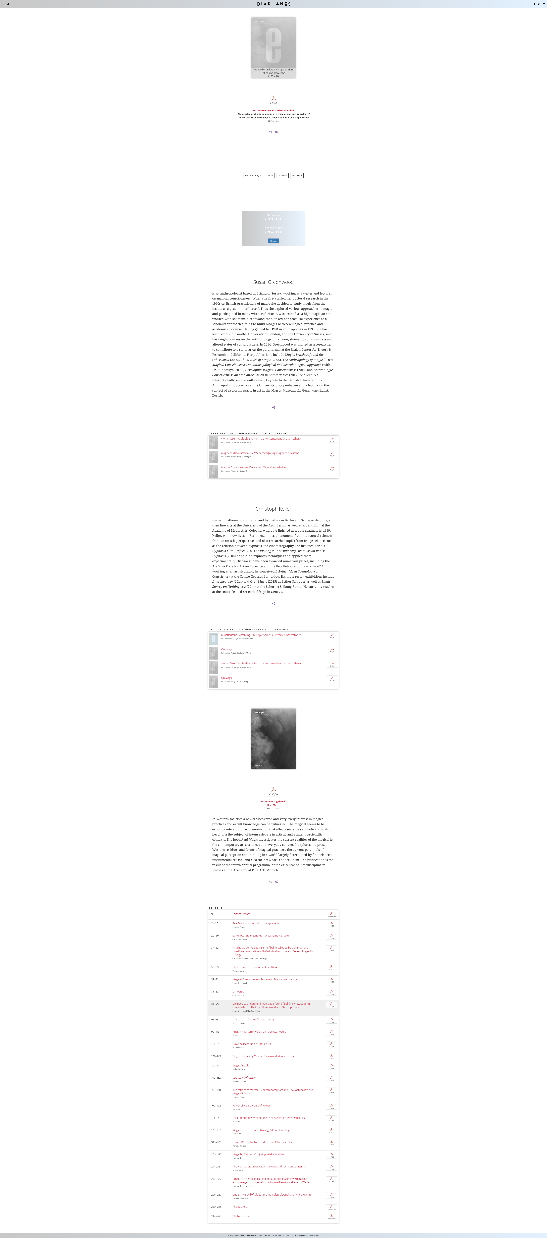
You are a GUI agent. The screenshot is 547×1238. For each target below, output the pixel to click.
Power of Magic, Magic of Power (251, 1105)
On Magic (226, 649)
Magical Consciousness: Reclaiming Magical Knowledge (253, 467)
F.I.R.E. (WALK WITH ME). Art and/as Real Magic (259, 1031)
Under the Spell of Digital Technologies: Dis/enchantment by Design (272, 1194)
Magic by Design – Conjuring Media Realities (258, 1154)
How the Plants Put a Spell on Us (251, 1043)
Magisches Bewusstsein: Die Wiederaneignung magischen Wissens (260, 453)
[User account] (534, 4)
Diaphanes (273, 4)
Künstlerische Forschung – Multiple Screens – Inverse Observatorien (261, 634)
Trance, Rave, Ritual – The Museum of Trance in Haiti (262, 1142)
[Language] (539, 4)
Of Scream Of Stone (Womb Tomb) (253, 1019)
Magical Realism (241, 1065)
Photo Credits (240, 1216)
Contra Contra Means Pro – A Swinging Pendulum (261, 935)
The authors (239, 1206)
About (260, 1235)
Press (267, 1235)
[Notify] (271, 132)
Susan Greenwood (263, 110)
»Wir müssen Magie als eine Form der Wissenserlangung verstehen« (261, 438)
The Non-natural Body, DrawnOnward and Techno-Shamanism (269, 1166)
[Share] (276, 132)
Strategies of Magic (244, 1077)
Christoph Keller (284, 110)
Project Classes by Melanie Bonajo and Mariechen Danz (264, 1056)
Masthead (314, 1235)
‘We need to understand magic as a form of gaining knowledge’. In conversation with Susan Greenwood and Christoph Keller (271, 1005)
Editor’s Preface (241, 913)
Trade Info (276, 1235)
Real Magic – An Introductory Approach (255, 923)
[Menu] (3, 4)
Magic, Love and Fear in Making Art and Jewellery (260, 1130)
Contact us (288, 1235)
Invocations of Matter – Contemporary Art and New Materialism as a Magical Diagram (273, 1091)
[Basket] (543, 4)
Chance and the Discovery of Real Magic (255, 967)
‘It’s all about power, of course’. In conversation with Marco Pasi (268, 1117)
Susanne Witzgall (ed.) (273, 801)
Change (273, 241)
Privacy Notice (301, 1235)
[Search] (8, 4)
